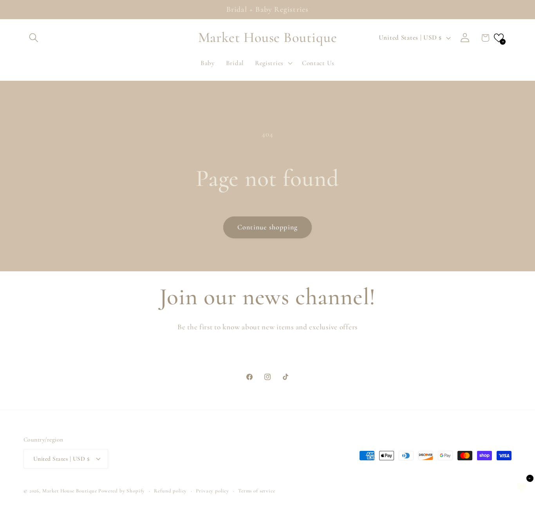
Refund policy (170, 491)
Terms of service (256, 491)
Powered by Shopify (121, 491)
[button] (33, 37)
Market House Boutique (69, 491)
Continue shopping (267, 227)
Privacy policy (212, 491)
